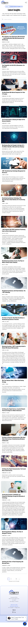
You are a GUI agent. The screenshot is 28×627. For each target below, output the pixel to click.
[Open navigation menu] (25, 2)
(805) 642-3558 (14, 604)
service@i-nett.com (14, 606)
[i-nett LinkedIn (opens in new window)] (15, 612)
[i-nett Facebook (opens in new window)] (12, 612)
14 (16, 578)
